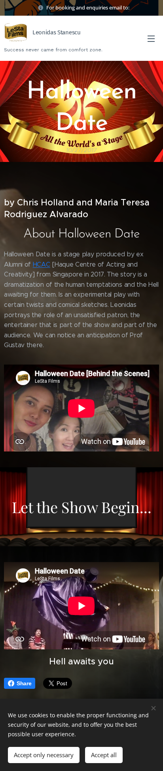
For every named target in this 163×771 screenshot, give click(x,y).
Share (24, 683)
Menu (151, 38)
